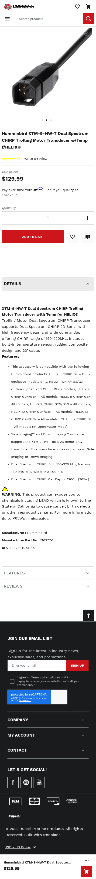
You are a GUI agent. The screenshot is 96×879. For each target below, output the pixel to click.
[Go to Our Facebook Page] (13, 782)
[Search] (88, 18)
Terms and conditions (45, 677)
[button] (44, 122)
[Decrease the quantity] (8, 218)
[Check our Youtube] (39, 782)
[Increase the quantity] (87, 218)
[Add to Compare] (87, 236)
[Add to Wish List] (72, 236)
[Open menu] (7, 18)
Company (17, 719)
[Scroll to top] (88, 615)
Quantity (9, 208)
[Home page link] (18, 6)
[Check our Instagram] (26, 782)
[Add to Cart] (86, 871)
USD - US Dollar (18, 847)
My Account (21, 735)
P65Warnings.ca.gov (30, 518)
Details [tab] (12, 283)
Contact (17, 750)
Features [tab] (14, 572)
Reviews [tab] (13, 586)
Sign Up (77, 665)
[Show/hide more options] (86, 860)
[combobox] (54, 18)
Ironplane (52, 835)
